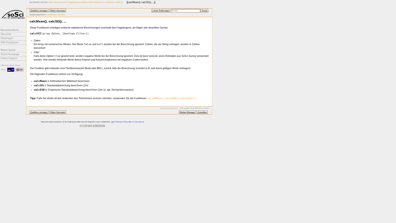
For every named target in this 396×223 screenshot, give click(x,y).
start (50, 2)
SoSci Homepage (10, 54)
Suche (204, 10)
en (21, 69)
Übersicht (58, 2)
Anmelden (202, 112)
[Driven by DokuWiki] (99, 126)
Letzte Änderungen (161, 10)
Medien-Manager (187, 112)
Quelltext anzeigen (39, 10)
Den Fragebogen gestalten (75, 2)
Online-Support (9, 58)
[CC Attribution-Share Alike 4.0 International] (86, 126)
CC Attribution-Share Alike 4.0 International (128, 122)
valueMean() (155, 98)
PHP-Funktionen (96, 2)
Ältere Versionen (57, 10)
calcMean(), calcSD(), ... (141, 2)
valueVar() (188, 98)
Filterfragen (7, 38)
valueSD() (172, 98)
